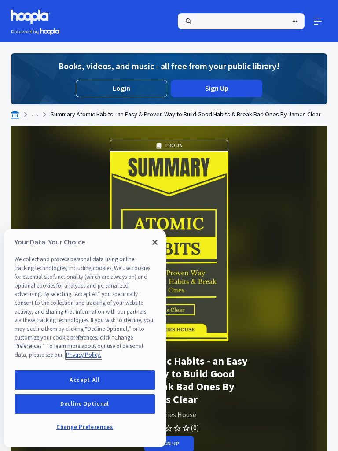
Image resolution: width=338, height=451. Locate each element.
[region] (85, 338)
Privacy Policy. (83, 355)
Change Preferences (84, 427)
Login (121, 88)
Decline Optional (84, 404)
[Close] (155, 242)
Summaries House (169, 415)
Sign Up (216, 88)
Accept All (85, 380)
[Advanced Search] (295, 21)
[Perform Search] (241, 21)
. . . (35, 114)
